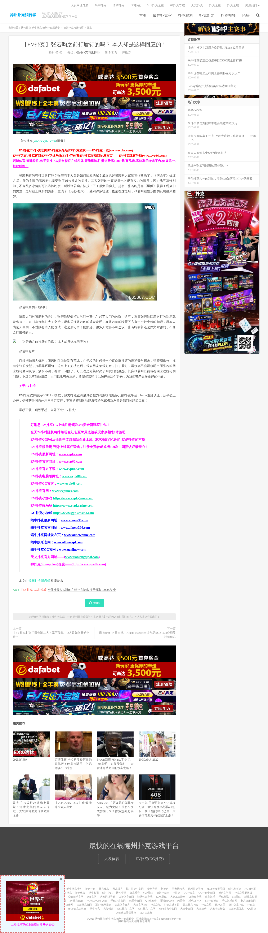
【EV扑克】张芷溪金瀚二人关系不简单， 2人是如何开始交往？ (51, 635)
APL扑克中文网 (125, 908)
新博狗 (164, 888)
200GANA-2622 (148, 759)
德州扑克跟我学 (39, 581)
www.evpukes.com (65, 491)
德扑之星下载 (236, 904)
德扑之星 (220, 904)
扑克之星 (215, 5)
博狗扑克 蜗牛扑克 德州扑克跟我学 (23, 15)
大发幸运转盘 (217, 908)
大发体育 (111, 859)
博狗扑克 (118, 5)
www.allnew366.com (75, 527)
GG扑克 (136, 5)
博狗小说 (121, 892)
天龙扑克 (197, 5)
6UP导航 (148, 892)
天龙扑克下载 (190, 904)
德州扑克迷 (162, 892)
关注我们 (251, 5)
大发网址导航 (79, 5)
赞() (96, 603)
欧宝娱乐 (210, 896)
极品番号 (135, 892)
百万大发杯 (146, 912)
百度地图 (134, 921)
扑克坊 (251, 904)
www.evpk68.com (69, 483)
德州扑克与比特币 (73, 27)
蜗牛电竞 (95, 908)
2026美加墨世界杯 (126, 912)
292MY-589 (20, 759)
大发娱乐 (201, 908)
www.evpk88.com (74, 476)
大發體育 (108, 908)
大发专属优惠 (236, 908)
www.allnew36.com (74, 520)
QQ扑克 (251, 908)
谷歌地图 (145, 921)
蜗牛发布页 (234, 888)
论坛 (246, 15)
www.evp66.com (45, 141)
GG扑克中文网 (206, 892)
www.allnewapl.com (68, 542)
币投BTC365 (167, 900)
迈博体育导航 (144, 896)
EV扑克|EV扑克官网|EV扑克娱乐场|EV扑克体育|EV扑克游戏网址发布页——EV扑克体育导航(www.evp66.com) (90, 155)
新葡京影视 (250, 896)
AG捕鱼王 (250, 888)
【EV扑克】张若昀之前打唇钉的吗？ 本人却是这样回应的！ (94, 45)
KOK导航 (161, 896)
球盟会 (181, 900)
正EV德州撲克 (103, 904)
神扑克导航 (177, 5)
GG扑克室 (189, 892)
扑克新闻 (206, 15)
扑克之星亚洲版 (243, 892)
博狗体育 (80, 892)
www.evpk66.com (71, 469)
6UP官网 (92, 896)
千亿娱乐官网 (229, 900)
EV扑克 (67, 892)
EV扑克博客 (211, 900)
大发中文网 (186, 908)
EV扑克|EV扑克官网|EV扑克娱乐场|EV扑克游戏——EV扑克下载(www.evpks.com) (76, 150)
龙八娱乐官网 (248, 900)
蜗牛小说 (107, 892)
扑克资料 (185, 15)
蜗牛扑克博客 (74, 888)
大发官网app (140, 904)
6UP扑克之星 (155, 5)
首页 (143, 15)
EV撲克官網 (76, 900)
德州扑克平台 (195, 888)
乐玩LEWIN (194, 900)
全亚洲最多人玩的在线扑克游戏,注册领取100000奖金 (82, 589)
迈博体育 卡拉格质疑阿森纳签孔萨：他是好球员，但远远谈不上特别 (73, 764)
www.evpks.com (70, 454)
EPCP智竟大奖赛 (77, 908)
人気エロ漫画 (177, 896)
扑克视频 (228, 15)
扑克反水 (104, 888)
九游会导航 (195, 896)
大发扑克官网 (84, 904)
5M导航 (236, 896)
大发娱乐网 (67, 904)
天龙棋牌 (117, 888)
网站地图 (123, 921)
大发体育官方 (122, 904)
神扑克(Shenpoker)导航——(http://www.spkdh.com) (68, 564)
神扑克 (176, 892)
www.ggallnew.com (72, 549)
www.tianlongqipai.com (82, 557)
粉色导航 (152, 888)
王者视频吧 (178, 888)
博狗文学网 (224, 892)
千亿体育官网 (118, 900)
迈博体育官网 (126, 896)
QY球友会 (151, 900)
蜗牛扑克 (100, 5)
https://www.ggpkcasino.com (73, 513)
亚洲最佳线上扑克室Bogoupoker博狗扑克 (158, 918)
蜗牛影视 (94, 892)
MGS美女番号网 (216, 888)
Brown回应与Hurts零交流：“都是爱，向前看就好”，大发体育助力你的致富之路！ (115, 764)
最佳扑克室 (162, 15)
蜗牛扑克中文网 (135, 888)
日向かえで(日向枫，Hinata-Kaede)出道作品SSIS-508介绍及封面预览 (137, 635)
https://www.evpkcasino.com (73, 505)
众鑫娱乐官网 (75, 896)
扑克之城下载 (171, 904)
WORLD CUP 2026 (96, 900)
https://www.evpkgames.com (73, 498)
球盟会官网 (135, 900)
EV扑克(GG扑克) (150, 859)
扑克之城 (233, 5)
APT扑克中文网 (146, 908)
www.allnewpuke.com (79, 535)
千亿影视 (224, 896)
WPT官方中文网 (168, 908)
